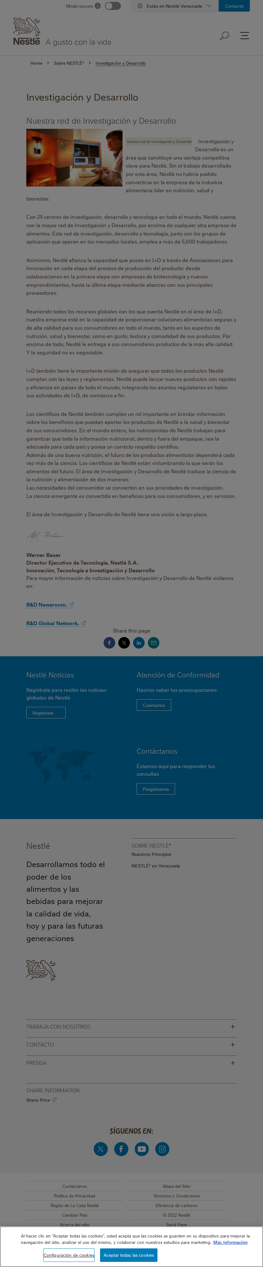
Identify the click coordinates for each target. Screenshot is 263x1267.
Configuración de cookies (69, 1255)
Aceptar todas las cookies (129, 1255)
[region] (131, 1246)
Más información (230, 1242)
